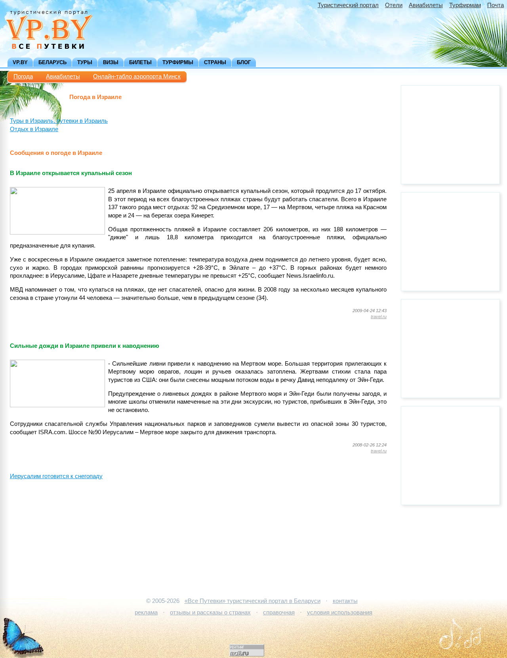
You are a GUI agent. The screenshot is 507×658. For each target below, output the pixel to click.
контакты (345, 601)
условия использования (339, 612)
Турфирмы (177, 62)
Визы (110, 62)
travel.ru (379, 316)
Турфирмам (465, 5)
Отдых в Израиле (34, 129)
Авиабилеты (426, 5)
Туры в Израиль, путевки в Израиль (59, 121)
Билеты (140, 62)
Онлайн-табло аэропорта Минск (137, 76)
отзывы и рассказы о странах (210, 612)
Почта (495, 5)
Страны (215, 62)
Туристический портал (348, 5)
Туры (84, 62)
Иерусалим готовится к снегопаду (56, 476)
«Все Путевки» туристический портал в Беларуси (252, 601)
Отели (393, 5)
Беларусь (52, 62)
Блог (244, 62)
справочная (279, 612)
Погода (23, 76)
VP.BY (20, 62)
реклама (146, 612)
